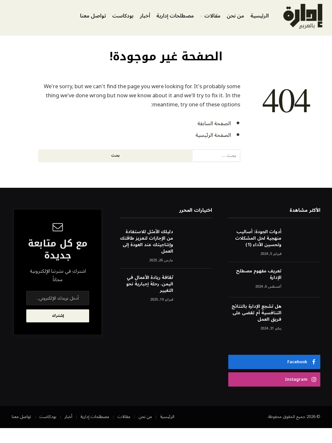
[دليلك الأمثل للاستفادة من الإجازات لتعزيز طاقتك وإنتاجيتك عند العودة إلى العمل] (195, 240)
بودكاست (123, 15)
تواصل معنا (93, 15)
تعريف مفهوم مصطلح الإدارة (258, 274)
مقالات (212, 15)
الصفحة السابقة (214, 123)
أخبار (145, 15)
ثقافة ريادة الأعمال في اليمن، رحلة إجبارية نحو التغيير (149, 284)
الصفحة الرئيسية (213, 135)
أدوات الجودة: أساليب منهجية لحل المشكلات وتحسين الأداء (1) (258, 238)
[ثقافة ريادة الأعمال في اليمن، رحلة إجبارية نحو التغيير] (195, 286)
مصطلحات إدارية (175, 15)
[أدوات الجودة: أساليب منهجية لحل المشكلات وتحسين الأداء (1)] (303, 240)
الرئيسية (259, 15)
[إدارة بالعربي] (302, 16)
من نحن (235, 15)
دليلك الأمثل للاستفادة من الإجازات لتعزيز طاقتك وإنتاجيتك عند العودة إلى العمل (146, 242)
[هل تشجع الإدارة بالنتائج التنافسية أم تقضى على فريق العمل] (303, 315)
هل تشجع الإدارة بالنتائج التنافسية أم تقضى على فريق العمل (256, 313)
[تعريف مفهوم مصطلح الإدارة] (303, 279)
